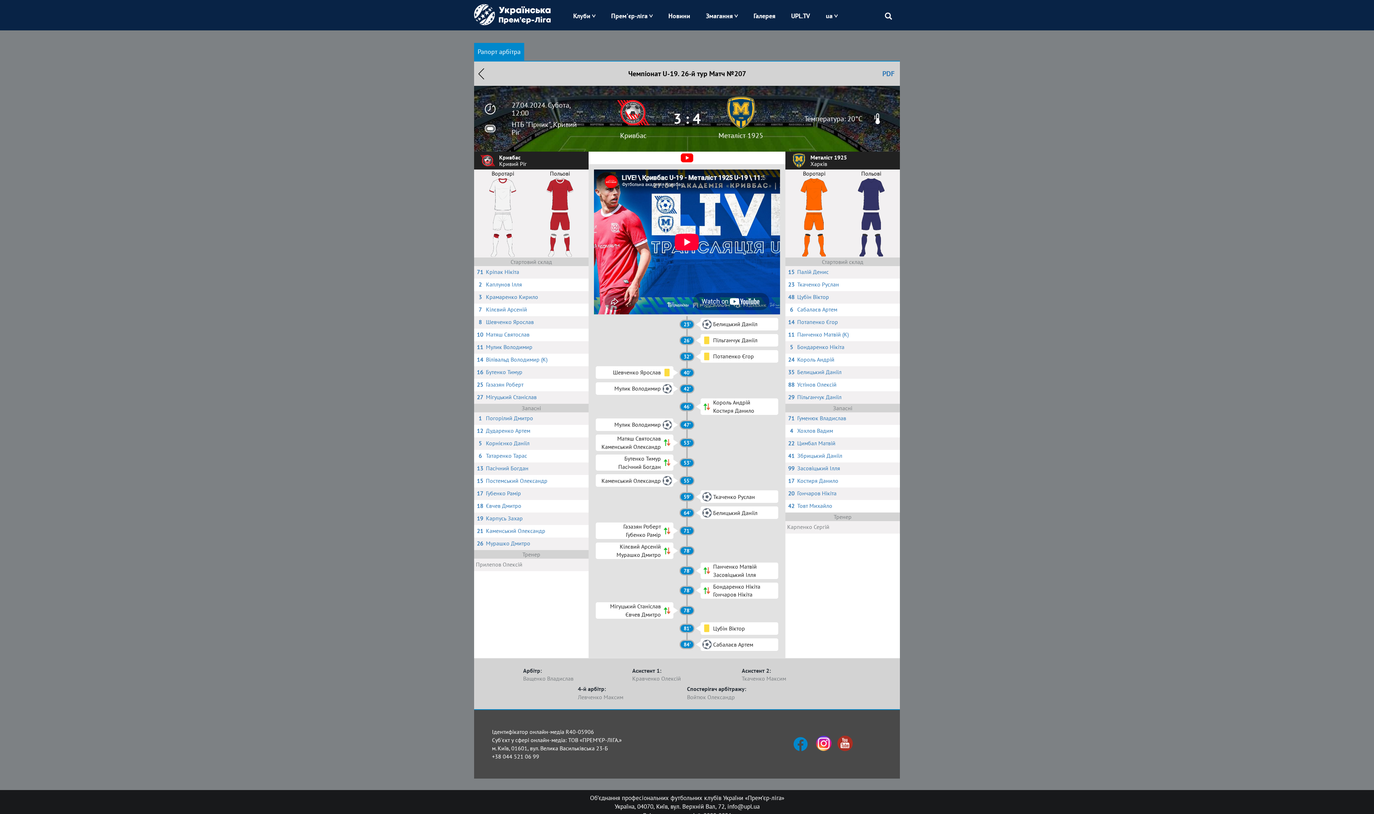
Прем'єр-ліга (629, 16)
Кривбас (633, 135)
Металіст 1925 (740, 135)
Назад (481, 74)
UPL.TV (800, 16)
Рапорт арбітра (499, 52)
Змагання (719, 16)
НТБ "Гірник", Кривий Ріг (544, 128)
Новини (679, 16)
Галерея (764, 16)
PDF (888, 73)
